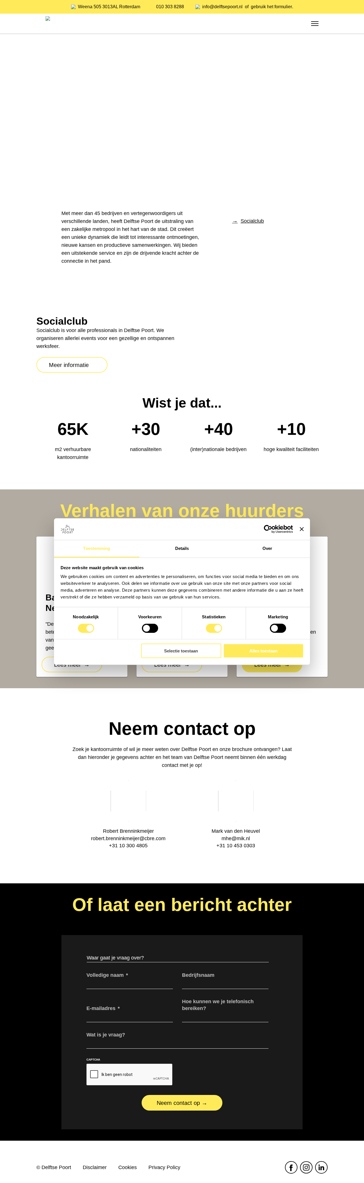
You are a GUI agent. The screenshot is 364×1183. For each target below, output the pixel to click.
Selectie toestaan (181, 650)
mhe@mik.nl (236, 838)
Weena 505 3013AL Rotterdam (109, 6)
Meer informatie (69, 365)
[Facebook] (291, 1167)
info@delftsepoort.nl (222, 6)
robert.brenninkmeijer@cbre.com (128, 838)
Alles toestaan (263, 650)
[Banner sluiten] (302, 529)
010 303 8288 (170, 6)
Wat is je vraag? (105, 1035)
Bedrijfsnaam (198, 975)
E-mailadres (103, 1008)
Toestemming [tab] (96, 548)
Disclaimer (95, 1167)
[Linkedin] (321, 1167)
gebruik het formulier (271, 6)
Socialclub (252, 221)
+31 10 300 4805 (128, 845)
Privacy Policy (164, 1167)
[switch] (150, 628)
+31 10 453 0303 (235, 845)
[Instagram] (306, 1167)
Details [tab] (182, 548)
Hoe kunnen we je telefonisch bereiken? (218, 1005)
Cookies (127, 1167)
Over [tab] (267, 548)
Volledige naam (107, 975)
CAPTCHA (93, 1059)
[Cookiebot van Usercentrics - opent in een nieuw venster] (268, 529)
